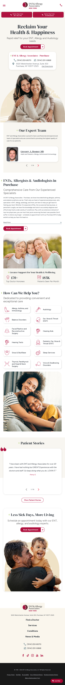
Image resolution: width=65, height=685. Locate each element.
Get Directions (47, 66)
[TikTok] (28, 655)
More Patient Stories (32, 500)
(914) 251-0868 (44, 60)
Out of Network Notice (36, 675)
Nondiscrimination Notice (51, 675)
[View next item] (38, 165)
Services (32, 625)
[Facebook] (23, 655)
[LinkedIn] (42, 655)
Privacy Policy (11, 675)
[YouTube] (37, 655)
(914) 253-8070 (24, 60)
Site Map (18, 675)
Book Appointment (30, 47)
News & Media (32, 636)
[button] (4, 5)
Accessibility (25, 675)
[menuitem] (32, 620)
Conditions (32, 631)
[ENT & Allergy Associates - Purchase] (32, 5)
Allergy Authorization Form (32, 678)
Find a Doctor (32, 620)
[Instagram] (32, 655)
